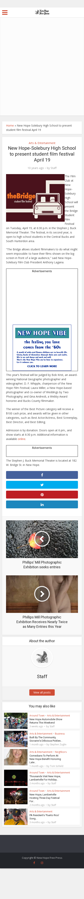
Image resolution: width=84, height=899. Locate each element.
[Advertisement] (42, 71)
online (21, 439)
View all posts (42, 692)
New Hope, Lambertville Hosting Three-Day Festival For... (44, 798)
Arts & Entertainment (42, 143)
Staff (53, 168)
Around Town (37, 715)
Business (60, 733)
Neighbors (61, 752)
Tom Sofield (56, 766)
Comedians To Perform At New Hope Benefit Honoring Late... (45, 759)
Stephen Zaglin (58, 744)
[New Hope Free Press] (42, 12)
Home (10, 125)
